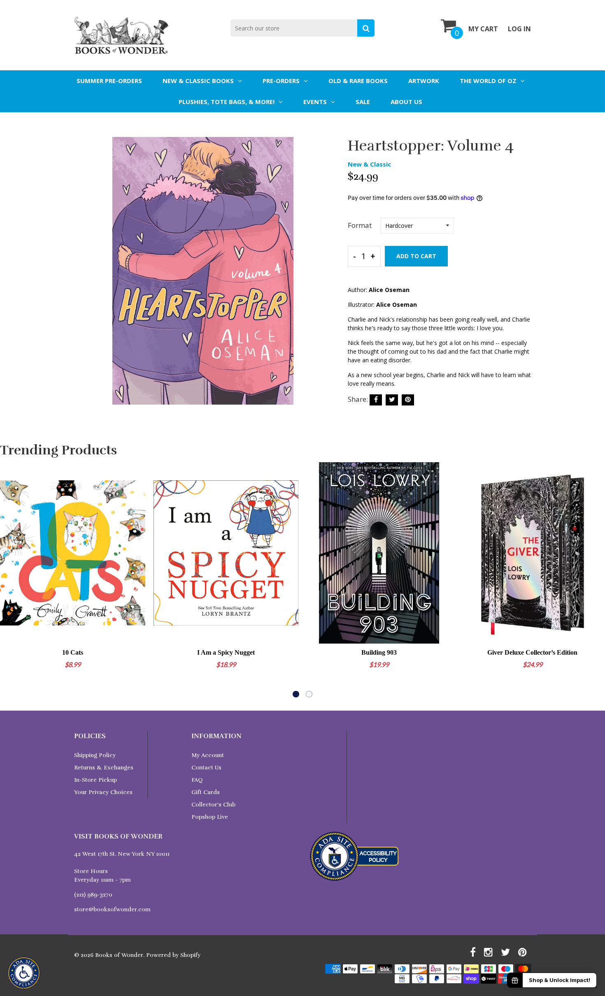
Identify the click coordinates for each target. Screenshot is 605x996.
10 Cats (72, 652)
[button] (296, 694)
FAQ (196, 779)
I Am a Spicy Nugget (226, 652)
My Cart (483, 28)
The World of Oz (488, 80)
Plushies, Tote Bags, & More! (227, 101)
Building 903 (379, 652)
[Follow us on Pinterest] (408, 399)
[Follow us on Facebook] (376, 399)
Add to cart (416, 256)
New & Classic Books (198, 80)
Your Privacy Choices (103, 792)
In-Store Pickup (95, 779)
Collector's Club (213, 804)
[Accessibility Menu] (24, 973)
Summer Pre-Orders (109, 80)
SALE (363, 101)
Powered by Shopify (173, 955)
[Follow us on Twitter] (392, 399)
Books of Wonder (119, 955)
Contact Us (206, 767)
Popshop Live (209, 816)
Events (315, 101)
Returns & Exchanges (103, 767)
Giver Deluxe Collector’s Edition (532, 652)
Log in (519, 28)
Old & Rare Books (358, 80)
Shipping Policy (95, 755)
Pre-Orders (281, 80)
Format (360, 225)
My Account (207, 755)
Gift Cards (205, 792)
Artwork (423, 80)
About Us (406, 101)
